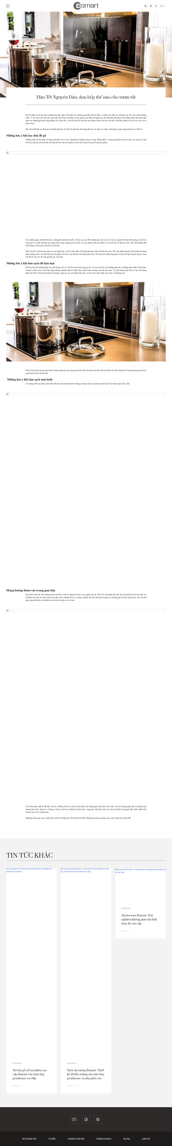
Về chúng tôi (29, 1138)
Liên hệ (146, 1138)
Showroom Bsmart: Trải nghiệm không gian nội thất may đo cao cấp (139, 919)
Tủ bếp (52, 1138)
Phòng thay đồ (76, 1138)
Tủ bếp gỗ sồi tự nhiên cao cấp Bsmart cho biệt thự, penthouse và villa (30, 1074)
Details (16, 1085)
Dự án (126, 1138)
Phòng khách (103, 1138)
